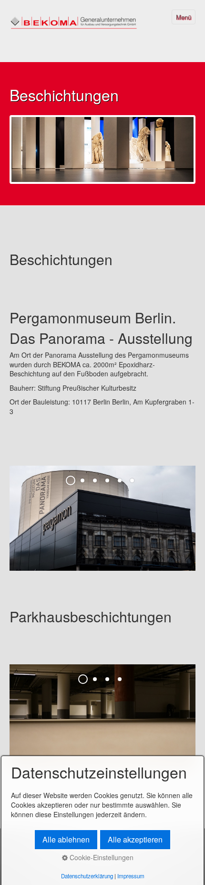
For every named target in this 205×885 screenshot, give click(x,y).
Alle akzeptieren (135, 839)
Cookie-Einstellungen (100, 857)
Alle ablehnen (66, 839)
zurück (9, 525)
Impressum (130, 876)
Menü (183, 16)
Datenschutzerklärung (87, 876)
